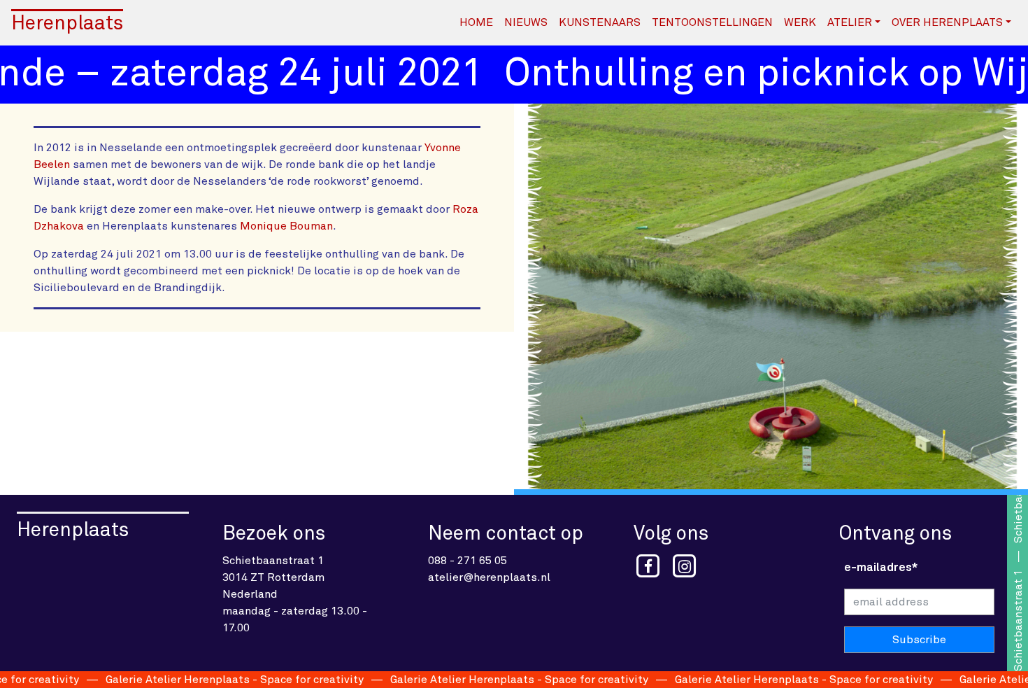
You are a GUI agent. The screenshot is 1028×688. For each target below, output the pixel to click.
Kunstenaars (600, 22)
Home (476, 22)
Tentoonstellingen (712, 22)
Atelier (849, 22)
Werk (800, 22)
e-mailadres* (881, 567)
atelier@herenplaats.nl (489, 577)
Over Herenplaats (947, 22)
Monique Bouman (286, 226)
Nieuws (526, 22)
